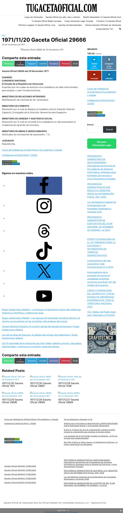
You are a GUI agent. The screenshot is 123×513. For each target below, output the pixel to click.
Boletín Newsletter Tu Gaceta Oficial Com (102, 17)
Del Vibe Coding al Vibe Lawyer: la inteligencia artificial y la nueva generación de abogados (91, 443)
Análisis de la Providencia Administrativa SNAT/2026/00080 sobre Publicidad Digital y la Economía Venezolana (91, 424)
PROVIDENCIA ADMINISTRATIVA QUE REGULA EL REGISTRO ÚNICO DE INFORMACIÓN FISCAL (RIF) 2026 (100, 190)
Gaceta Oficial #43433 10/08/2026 (20, 478)
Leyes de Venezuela (34, 17)
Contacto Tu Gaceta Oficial (108, 21)
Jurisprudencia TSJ (104, 29)
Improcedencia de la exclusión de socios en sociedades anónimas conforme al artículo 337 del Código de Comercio (101, 279)
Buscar (90, 124)
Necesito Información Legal (101, 143)
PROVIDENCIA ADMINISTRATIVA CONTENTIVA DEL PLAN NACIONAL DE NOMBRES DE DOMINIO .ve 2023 (100, 223)
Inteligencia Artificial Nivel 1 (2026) (19, 155)
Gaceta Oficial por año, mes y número (63, 17)
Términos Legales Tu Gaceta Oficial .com (36, 25)
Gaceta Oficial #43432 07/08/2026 (20, 482)
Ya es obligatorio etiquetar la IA (78, 419)
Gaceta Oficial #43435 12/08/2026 (20, 470)
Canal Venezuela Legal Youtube (79, 21)
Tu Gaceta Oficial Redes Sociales (47, 21)
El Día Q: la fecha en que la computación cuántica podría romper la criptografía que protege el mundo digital (89, 431)
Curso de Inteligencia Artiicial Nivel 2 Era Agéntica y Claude (32, 150)
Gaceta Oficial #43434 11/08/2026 (20, 474)
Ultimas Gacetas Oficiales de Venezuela (103, 25)
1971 (4, 35)
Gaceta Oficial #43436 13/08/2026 (20, 466)
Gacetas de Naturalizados (70, 25)
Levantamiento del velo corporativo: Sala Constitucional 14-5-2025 (100, 263)
